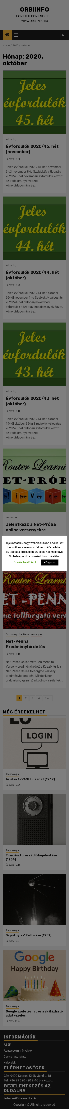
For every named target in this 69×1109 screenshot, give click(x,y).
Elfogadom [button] (50, 562)
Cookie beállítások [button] (25, 562)
